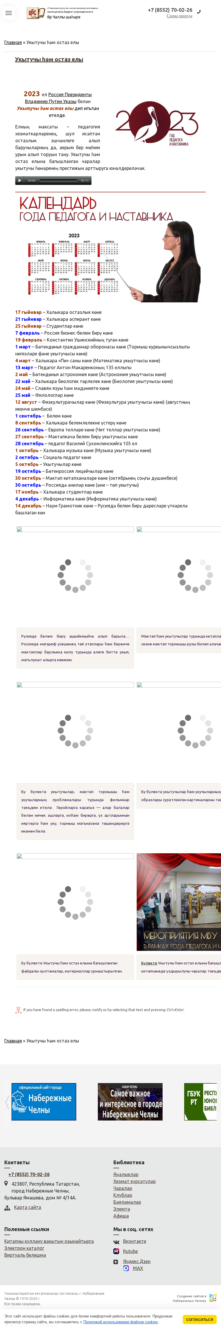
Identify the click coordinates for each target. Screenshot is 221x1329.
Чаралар (122, 1188)
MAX (138, 1268)
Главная (13, 42)
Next (214, 1102)
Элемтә (121, 1209)
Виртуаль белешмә (25, 1255)
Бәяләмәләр (127, 1202)
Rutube (130, 1251)
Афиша (121, 1215)
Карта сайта (27, 1207)
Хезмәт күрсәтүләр (134, 1181)
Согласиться (199, 1320)
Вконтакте (134, 1241)
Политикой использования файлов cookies (120, 1322)
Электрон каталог (24, 1248)
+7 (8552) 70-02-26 (28, 1174)
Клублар (122, 1195)
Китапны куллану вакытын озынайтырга (49, 1241)
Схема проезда (179, 16)
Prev (7, 1102)
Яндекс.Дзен (136, 1261)
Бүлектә (149, 963)
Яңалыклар (125, 1174)
